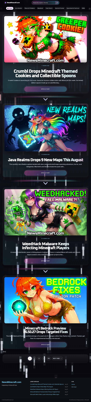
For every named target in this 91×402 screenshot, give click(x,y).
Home (73, 384)
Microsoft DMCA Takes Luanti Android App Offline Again (44, 394)
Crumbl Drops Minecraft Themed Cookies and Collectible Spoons (45, 73)
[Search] (57, 2)
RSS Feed (74, 387)
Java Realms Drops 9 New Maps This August (45, 160)
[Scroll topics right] (89, 8)
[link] (45, 59)
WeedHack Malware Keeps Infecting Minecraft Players (45, 246)
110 (49, 358)
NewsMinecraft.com (13, 2)
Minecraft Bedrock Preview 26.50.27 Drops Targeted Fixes (45, 330)
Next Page (57, 358)
